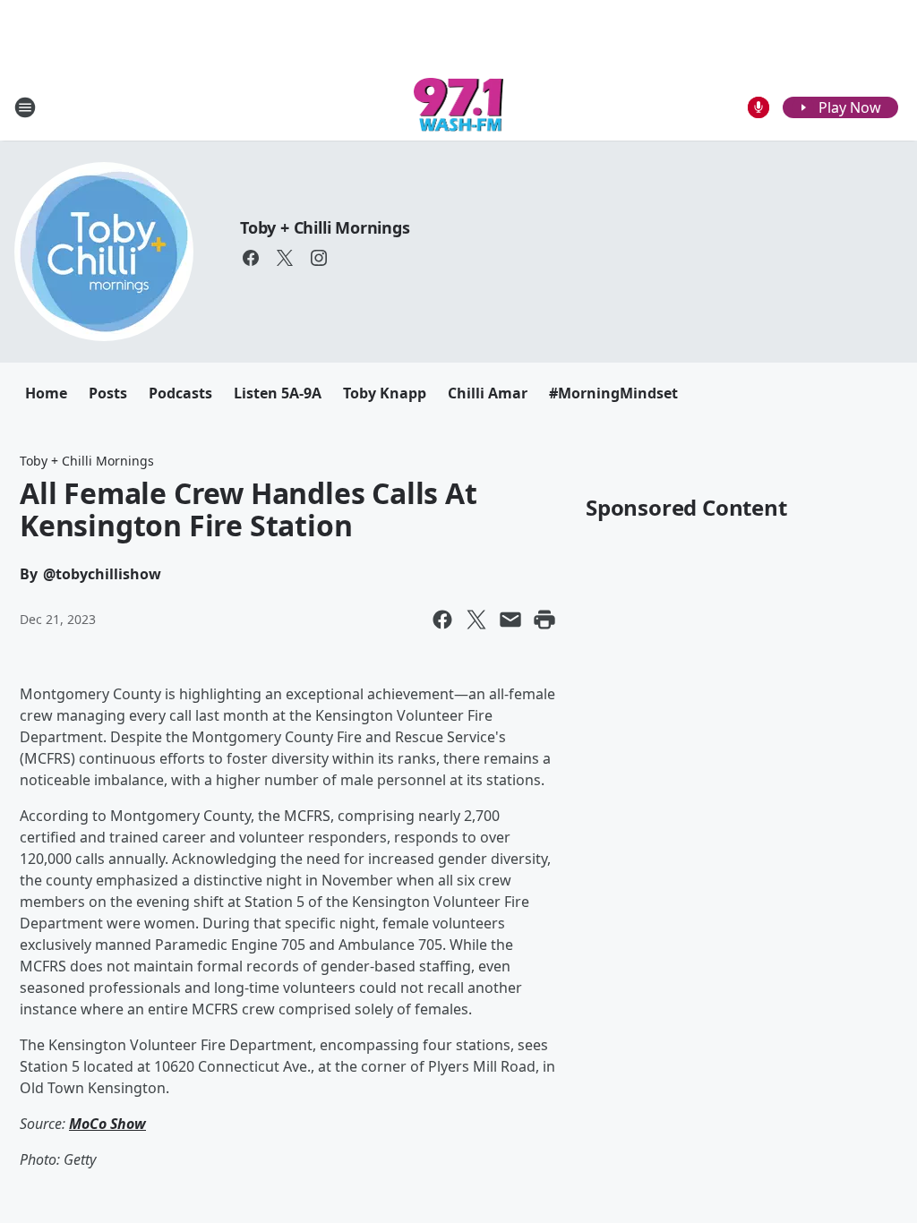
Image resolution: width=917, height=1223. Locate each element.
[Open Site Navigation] (25, 107)
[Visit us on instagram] (319, 258)
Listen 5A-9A (277, 393)
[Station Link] (459, 107)
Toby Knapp (384, 393)
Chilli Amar (487, 393)
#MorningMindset (613, 393)
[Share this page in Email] (510, 619)
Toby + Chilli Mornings (325, 227)
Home (46, 393)
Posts (108, 393)
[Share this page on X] (476, 619)
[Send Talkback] (758, 107)
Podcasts (180, 393)
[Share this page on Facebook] (442, 619)
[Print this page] (544, 619)
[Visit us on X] (285, 258)
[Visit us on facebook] (250, 258)
